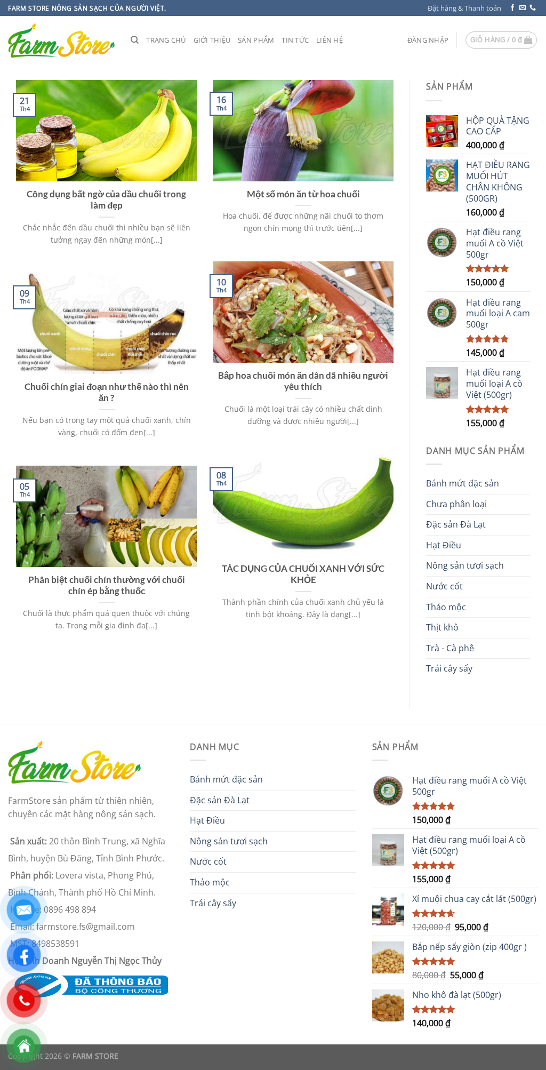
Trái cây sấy (449, 668)
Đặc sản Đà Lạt (456, 524)
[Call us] (532, 8)
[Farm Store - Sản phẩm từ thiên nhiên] (61, 40)
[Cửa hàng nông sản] (88, 984)
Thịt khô (442, 627)
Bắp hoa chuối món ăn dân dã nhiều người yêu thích (303, 381)
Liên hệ (329, 40)
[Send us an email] (522, 8)
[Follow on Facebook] (512, 8)
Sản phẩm (256, 40)
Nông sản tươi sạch (465, 565)
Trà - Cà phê (450, 648)
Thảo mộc (446, 607)
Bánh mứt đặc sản (462, 483)
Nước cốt (444, 586)
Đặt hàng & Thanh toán (464, 8)
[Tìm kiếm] (135, 40)
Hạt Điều (443, 545)
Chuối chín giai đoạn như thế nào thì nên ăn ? (107, 392)
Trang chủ (166, 40)
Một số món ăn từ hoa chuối (303, 194)
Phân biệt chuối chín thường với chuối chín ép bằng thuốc (106, 585)
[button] (427, 40)
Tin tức (295, 40)
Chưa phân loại (456, 504)
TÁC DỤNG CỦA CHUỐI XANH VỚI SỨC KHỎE (303, 574)
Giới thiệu (212, 40)
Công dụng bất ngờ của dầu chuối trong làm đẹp (106, 200)
